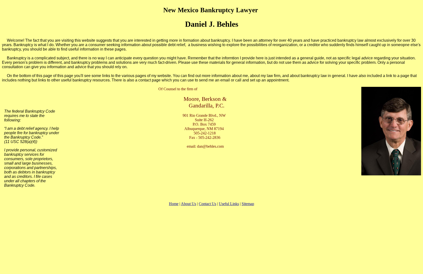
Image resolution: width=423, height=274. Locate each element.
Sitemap (248, 204)
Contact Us (207, 204)
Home (173, 204)
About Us (188, 204)
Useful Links (229, 204)
